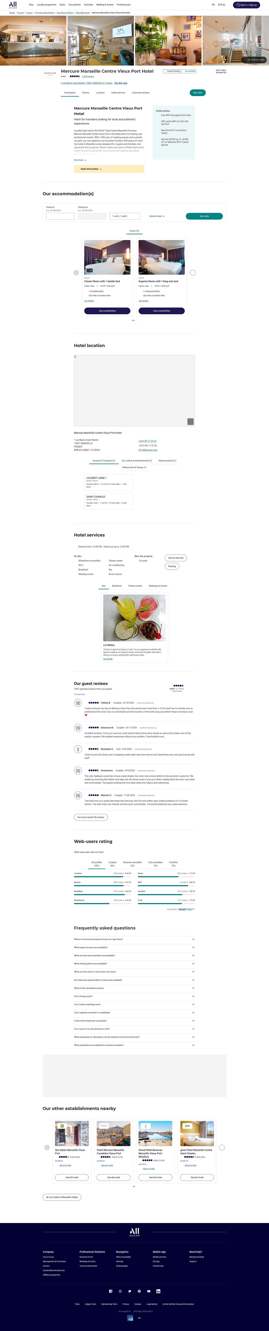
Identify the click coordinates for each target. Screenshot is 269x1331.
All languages (122, 1266)
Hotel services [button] (89, 535)
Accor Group (48, 1257)
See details (108, 659)
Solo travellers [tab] (156, 864)
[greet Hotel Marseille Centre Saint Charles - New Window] (197, 1133)
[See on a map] (134, 390)
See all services (175, 558)
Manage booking (196, 1257)
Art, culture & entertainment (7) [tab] (137, 460)
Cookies (137, 1304)
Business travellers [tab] (132, 864)
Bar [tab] (103, 586)
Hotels (12, 13)
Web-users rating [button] (93, 841)
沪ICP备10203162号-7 (143, 1311)
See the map (120, 83)
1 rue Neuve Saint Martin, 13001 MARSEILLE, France (87, 83)
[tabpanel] (134, 280)
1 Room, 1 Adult (119, 216)
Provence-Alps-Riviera (44, 13)
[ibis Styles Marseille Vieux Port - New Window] (72, 1133)
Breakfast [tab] (117, 586)
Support (192, 1261)
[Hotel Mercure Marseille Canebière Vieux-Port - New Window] (113, 1133)
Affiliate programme (51, 1275)
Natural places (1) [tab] (167, 460)
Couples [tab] (113, 864)
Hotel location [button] (89, 345)
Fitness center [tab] (135, 586)
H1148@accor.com (148, 450)
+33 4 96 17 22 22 (147, 441)
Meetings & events (87, 1261)
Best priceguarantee (221, 71)
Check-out (85, 208)
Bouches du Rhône (65, 13)
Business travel (86, 1257)
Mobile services (159, 1257)
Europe (21, 13)
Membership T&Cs (109, 1304)
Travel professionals (88, 1266)
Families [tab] (173, 864)
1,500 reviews (88, 76)
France (29, 13)
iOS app (156, 1261)
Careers (46, 1266)
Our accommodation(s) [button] (68, 193)
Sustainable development (54, 1270)
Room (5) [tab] (134, 231)
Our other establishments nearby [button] (79, 1108)
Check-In (53, 208)
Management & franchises (54, 1261)
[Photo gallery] (134, 41)
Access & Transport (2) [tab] (104, 460)
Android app (158, 1266)
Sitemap (119, 1261)
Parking (172, 566)
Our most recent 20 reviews (90, 817)
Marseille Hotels (83, 13)
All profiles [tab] (96, 864)
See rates (197, 92)
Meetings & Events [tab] (158, 586)
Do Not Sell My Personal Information (178, 1304)
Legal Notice (152, 1304)
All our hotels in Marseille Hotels (62, 1197)
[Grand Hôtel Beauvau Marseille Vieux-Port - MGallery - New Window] (155, 1133)
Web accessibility (123, 1257)
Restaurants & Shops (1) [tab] (134, 467)
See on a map (65, 1165)
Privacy (126, 1304)
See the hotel (72, 1177)
